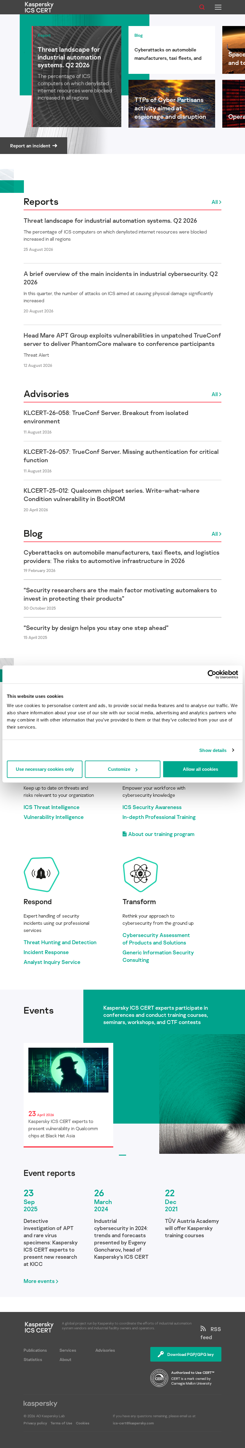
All (215, 202)
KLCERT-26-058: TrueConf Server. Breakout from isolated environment (106, 417)
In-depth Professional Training (159, 817)
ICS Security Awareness (152, 807)
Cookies (82, 1423)
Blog (33, 533)
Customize (119, 769)
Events (39, 1010)
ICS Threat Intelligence (51, 807)
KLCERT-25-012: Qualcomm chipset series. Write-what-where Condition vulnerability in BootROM (112, 494)
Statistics (33, 1359)
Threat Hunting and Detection (60, 942)
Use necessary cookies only (45, 769)
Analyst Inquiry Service (52, 962)
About (65, 1359)
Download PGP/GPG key (190, 1354)
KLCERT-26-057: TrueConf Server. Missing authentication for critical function (121, 456)
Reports (41, 201)
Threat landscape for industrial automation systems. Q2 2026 (110, 220)
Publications (35, 1350)
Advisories (46, 393)
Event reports (49, 1173)
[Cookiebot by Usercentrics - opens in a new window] (212, 674)
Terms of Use (61, 1423)
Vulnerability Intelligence (54, 817)
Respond (38, 901)
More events (39, 1281)
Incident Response (46, 952)
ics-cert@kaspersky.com (133, 1423)
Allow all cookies (200, 769)
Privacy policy (36, 1423)
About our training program (161, 834)
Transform (139, 901)
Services (67, 1350)
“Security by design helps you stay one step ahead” (96, 627)
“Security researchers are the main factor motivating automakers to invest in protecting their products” (120, 594)
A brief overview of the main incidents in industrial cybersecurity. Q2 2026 (121, 278)
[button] (122, 1155)
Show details (212, 750)
